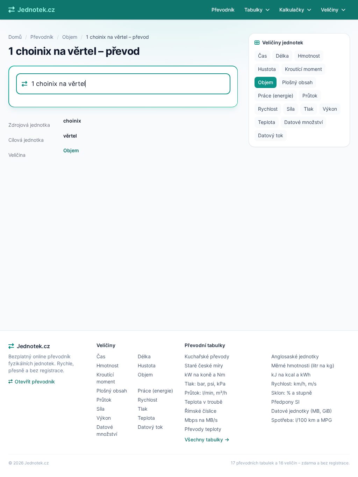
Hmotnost (309, 56)
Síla (291, 109)
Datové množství (303, 122)
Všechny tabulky (204, 439)
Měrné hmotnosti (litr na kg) (302, 365)
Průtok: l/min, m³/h (206, 393)
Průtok (309, 95)
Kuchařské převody (207, 356)
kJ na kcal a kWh (290, 374)
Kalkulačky (291, 10)
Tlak (309, 109)
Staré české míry (204, 365)
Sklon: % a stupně (291, 393)
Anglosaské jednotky (295, 356)
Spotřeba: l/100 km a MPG (301, 420)
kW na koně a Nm (205, 374)
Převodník (223, 10)
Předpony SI (285, 402)
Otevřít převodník (35, 381)
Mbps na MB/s (201, 420)
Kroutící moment (303, 69)
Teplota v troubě (203, 402)
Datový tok (270, 135)
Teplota (266, 122)
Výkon (330, 109)
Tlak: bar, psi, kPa (205, 384)
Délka (282, 56)
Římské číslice (200, 411)
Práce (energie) (275, 95)
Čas (262, 56)
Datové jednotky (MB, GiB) (301, 411)
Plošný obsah (297, 82)
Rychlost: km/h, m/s (293, 384)
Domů (15, 37)
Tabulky (253, 10)
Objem (69, 37)
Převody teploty (203, 429)
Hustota (267, 69)
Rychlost (268, 109)
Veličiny (329, 10)
